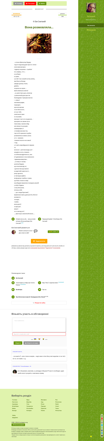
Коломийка (30, 408)
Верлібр (29, 402)
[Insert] (35, 339)
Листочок (15, 402)
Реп (56, 400)
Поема (43, 410)
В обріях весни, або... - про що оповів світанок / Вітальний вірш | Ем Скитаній (25, 221)
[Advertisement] (39, 262)
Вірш (28, 400)
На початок (91, 25)
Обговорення (91, 30)
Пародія (43, 406)
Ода (42, 402)
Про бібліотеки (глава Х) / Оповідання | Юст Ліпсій (30, 297)
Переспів (43, 408)
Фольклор (58, 410)
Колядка (29, 410)
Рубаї (57, 404)
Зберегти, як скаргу (32, 343)
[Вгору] (102, 435)
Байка (14, 408)
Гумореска (30, 406)
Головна (19, 3)
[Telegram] (102, 425)
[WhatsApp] (102, 427)
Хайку (14, 415)
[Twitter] (102, 433)
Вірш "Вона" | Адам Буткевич (50, 282)
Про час (44, 289)
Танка (57, 408)
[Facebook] (102, 430)
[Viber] (102, 422)
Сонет (57, 406)
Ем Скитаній (91, 16)
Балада (14, 410)
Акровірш (15, 404)
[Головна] (102, 416)
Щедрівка (15, 417)
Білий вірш (19, 289)
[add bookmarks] (102, 419)
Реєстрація (31, 3)
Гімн (28, 404)
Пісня (42, 404)
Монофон (44, 400)
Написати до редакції (19, 424)
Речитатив (58, 402)
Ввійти (43, 3)
